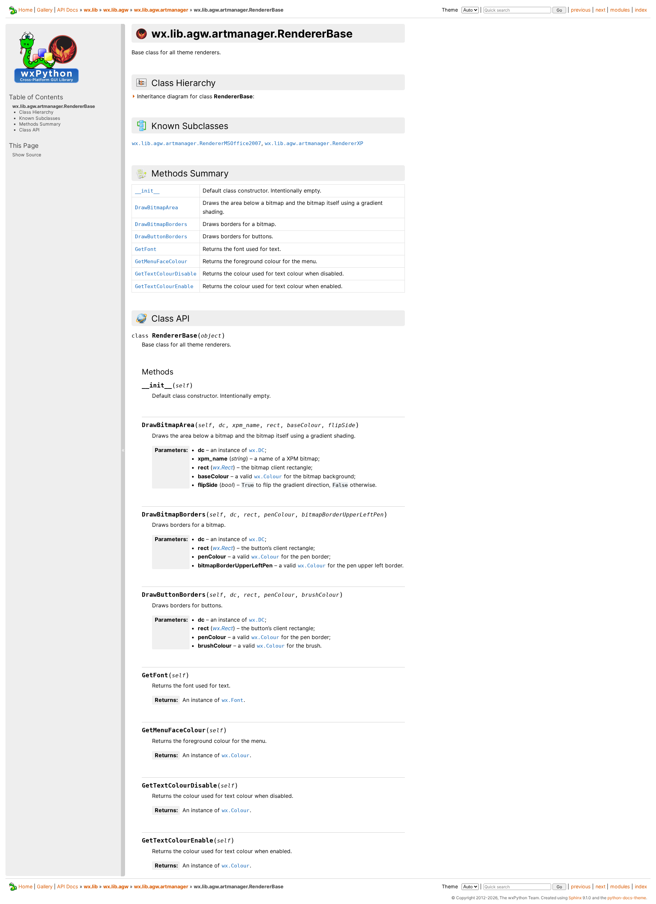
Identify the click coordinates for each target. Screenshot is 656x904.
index (641, 10)
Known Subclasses (39, 118)
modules (620, 10)
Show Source (26, 154)
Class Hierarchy (36, 112)
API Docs (67, 10)
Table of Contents (36, 97)
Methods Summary (39, 124)
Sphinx (575, 897)
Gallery (45, 10)
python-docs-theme (626, 897)
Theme (450, 10)
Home (25, 10)
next (600, 10)
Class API (29, 129)
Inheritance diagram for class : (195, 96)
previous (581, 10)
